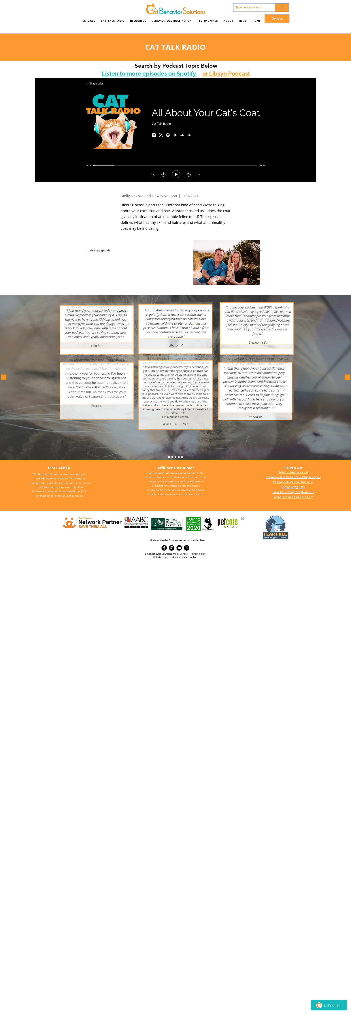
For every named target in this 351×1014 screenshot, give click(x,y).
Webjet (193, 557)
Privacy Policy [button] (198, 553)
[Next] (347, 378)
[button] (138, 20)
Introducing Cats (293, 487)
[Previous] (3, 378)
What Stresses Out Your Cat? (293, 497)
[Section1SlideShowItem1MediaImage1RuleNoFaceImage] (169, 457)
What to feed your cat (293, 472)
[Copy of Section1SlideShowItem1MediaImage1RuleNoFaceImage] (172, 457)
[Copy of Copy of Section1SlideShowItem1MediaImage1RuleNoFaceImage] (175, 457)
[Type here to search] (282, 7)
